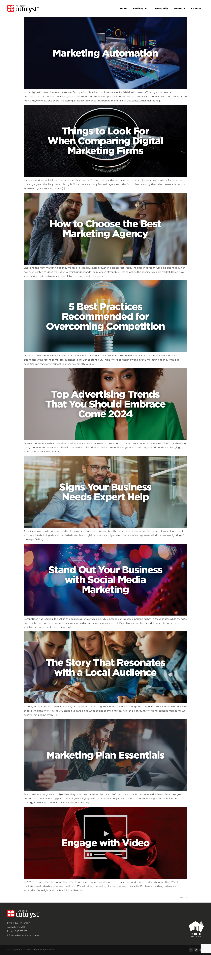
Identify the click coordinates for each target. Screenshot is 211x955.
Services (138, 8)
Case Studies (160, 8)
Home (123, 8)
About (178, 8)
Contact (196, 8)
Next (183, 897)
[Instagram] (196, 950)
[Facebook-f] (191, 950)
